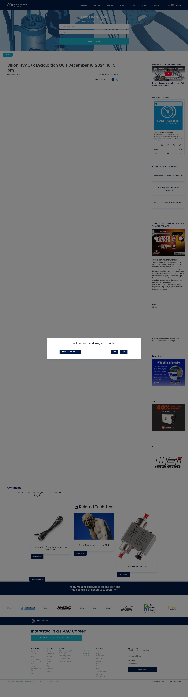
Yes (114, 352)
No (124, 352)
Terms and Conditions (70, 352)
